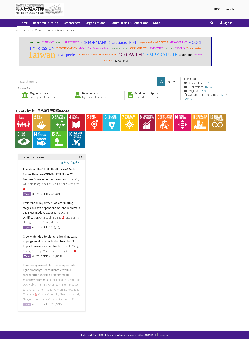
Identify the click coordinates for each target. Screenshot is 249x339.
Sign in (227, 22)
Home (23, 22)
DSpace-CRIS (97, 334)
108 (223, 95)
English (229, 9)
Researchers (72, 22)
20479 (188, 98)
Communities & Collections (129, 22)
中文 (217, 9)
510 (207, 83)
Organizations (95, 22)
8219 (203, 91)
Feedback (163, 334)
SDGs (157, 22)
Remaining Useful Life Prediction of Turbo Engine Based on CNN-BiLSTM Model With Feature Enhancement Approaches (49, 174)
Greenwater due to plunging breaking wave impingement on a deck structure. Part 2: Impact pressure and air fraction (50, 241)
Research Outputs (45, 22)
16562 (208, 87)
